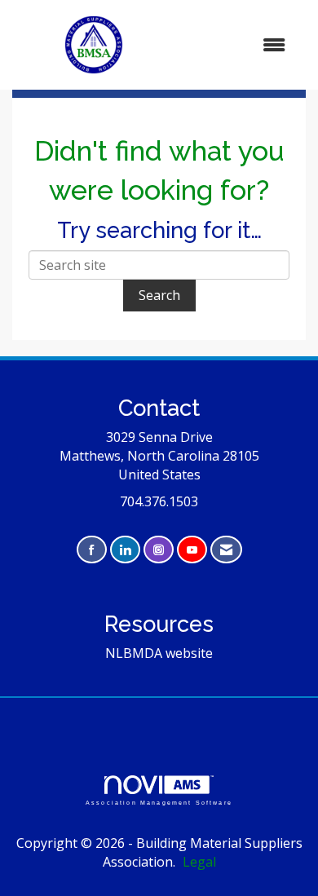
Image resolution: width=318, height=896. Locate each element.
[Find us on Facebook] (92, 550)
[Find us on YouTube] (192, 550)
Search (159, 295)
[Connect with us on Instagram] (159, 550)
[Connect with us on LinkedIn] (125, 550)
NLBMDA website (159, 653)
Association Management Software (159, 802)
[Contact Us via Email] (226, 550)
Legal (199, 862)
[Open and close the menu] (238, 45)
